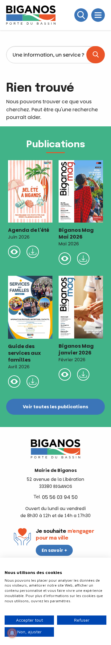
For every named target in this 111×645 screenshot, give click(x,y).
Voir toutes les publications (55, 407)
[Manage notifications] (12, 633)
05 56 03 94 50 (60, 497)
